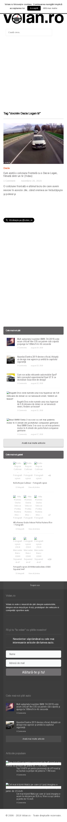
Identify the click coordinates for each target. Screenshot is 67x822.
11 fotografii (19, 487)
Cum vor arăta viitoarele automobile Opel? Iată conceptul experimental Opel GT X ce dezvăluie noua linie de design (37, 377)
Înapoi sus (35, 585)
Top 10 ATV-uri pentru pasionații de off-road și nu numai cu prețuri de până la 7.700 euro (38, 769)
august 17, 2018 (37, 434)
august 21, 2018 (37, 410)
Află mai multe (50, 8)
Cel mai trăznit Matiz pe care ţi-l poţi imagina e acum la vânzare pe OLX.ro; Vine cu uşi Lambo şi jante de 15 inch (38, 796)
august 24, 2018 (37, 348)
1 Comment (9, 181)
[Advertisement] (33, 75)
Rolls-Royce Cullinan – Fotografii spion (30, 483)
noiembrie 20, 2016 (31, 181)
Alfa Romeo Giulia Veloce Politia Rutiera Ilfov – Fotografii (32, 523)
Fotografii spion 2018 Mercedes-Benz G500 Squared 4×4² (31, 568)
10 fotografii (19, 529)
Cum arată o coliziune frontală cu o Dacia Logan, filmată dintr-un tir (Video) (30, 174)
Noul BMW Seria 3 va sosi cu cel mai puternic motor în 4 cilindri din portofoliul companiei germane (38, 428)
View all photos (34, 487)
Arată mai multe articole (33, 443)
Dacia (6, 168)
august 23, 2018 (37, 366)
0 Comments (22, 348)
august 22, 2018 (37, 383)
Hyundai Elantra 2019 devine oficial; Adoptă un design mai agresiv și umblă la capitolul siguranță (38, 359)
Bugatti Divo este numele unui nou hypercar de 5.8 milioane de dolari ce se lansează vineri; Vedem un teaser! (37, 404)
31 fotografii (19, 573)
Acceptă (34, 8)
